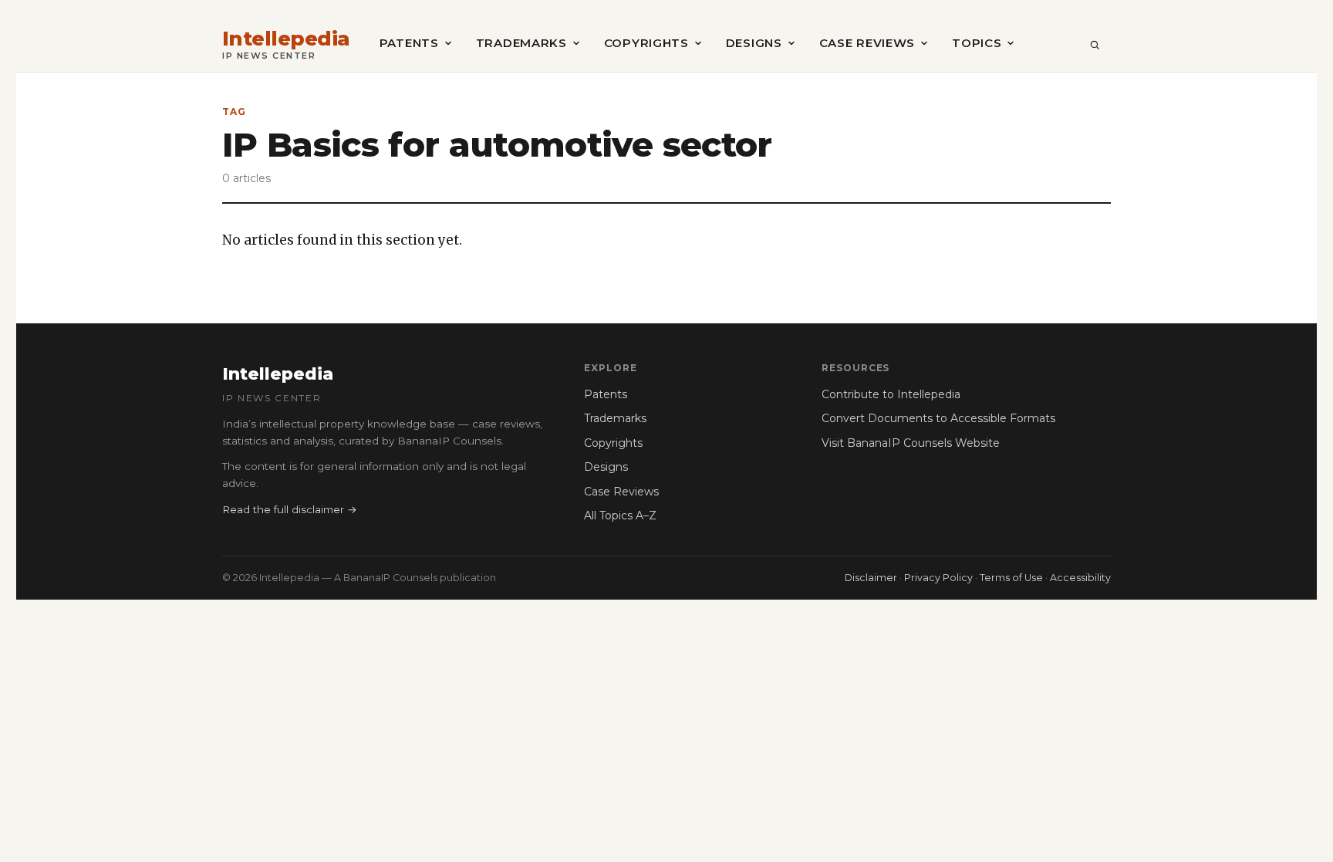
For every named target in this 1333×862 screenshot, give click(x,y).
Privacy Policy (938, 577)
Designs (754, 42)
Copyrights (646, 42)
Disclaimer (871, 577)
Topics (976, 42)
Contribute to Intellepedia (891, 394)
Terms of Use (1011, 577)
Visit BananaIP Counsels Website (911, 443)
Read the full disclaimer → (289, 509)
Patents (409, 42)
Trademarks (521, 42)
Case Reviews (867, 42)
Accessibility (1080, 577)
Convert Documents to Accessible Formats (938, 418)
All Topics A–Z (620, 515)
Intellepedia (286, 39)
